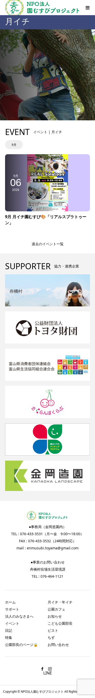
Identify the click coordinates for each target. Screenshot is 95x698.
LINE (47, 673)
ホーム (10, 602)
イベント (12, 623)
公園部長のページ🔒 (21, 644)
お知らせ (55, 616)
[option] (14, 144)
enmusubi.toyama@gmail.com (53, 548)
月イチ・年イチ (60, 602)
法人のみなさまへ (19, 616)
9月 (14, 145)
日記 (8, 630)
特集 (8, 637)
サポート (12, 609)
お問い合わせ (58, 644)
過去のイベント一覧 (48, 243)
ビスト (53, 630)
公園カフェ (56, 609)
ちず (51, 637)
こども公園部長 (60, 623)
